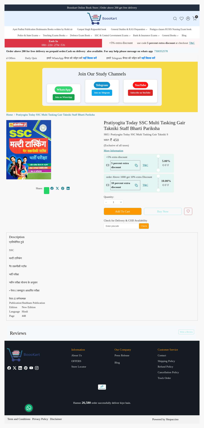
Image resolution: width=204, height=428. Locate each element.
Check (144, 226)
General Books (169, 35)
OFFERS (76, 361)
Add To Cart (122, 211)
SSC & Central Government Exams (111, 35)
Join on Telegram (102, 93)
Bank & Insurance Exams (145, 35)
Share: (39, 188)
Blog (184, 35)
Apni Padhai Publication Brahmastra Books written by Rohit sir (42, 29)
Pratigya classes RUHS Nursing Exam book (170, 29)
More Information (113, 150)
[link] (175, 18)
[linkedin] (68, 188)
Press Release (122, 355)
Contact (162, 355)
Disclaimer (56, 419)
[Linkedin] (20, 368)
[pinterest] (62, 188)
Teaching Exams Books (54, 35)
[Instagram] (36, 368)
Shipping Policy (166, 361)
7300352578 (161, 51)
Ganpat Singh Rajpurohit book (91, 29)
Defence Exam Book (80, 35)
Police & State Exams (28, 35)
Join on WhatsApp (63, 97)
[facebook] (52, 188)
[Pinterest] (25, 368)
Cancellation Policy (168, 372)
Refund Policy (165, 366)
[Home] (102, 18)
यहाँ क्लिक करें (73, 58)
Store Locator (78, 366)
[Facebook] (9, 368)
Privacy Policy (40, 419)
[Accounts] (188, 19)
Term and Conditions (18, 419)
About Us (76, 355)
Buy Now (162, 211)
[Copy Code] (136, 165)
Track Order (164, 378)
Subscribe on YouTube (140, 93)
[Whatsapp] (46, 190)
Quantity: (109, 196)
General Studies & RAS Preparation (128, 29)
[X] (14, 368)
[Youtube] (31, 368)
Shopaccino (172, 419)
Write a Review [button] (186, 332)
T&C (192, 42)
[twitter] (57, 188)
